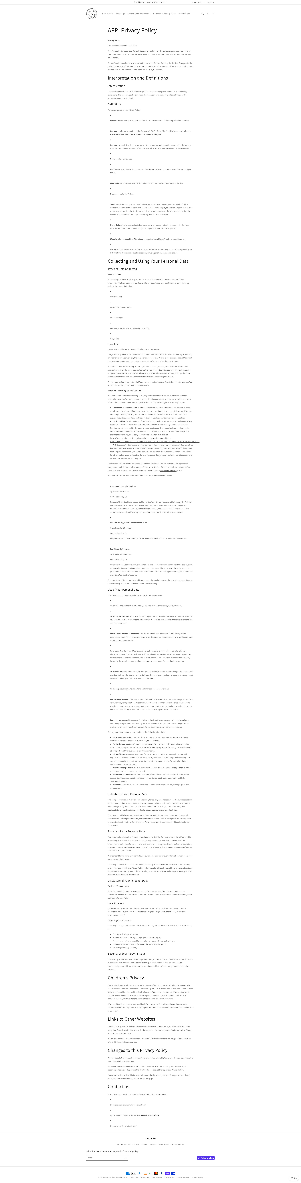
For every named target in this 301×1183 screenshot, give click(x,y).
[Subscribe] (125, 1158)
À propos (136, 1144)
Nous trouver (164, 1144)
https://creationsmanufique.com (172, 239)
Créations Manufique (109, 1177)
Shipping (153, 1144)
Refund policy (134, 1177)
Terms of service (157, 1177)
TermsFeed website (168, 470)
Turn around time (123, 1144)
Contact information (182, 1177)
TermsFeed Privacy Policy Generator (147, 69)
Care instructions (177, 1144)
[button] (139, 13)
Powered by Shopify (122, 1177)
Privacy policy (145, 1177)
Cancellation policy (197, 1177)
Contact (145, 1144)
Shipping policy (169, 1177)
